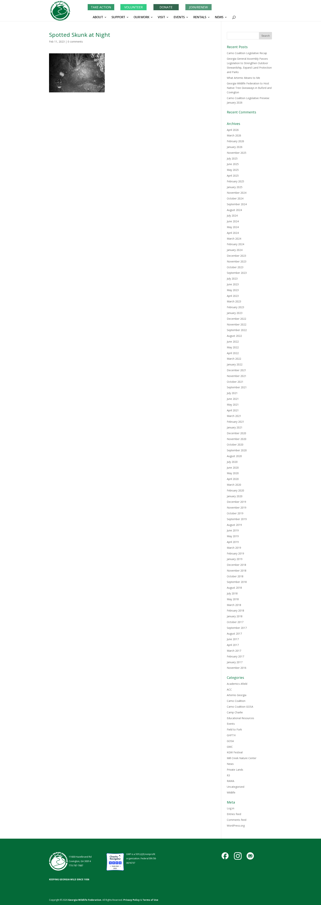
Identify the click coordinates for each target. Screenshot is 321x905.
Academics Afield (237, 683)
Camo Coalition (236, 701)
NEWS (219, 17)
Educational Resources (240, 718)
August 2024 (234, 210)
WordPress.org (236, 825)
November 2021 (236, 376)
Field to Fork (234, 729)
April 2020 (233, 479)
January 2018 (234, 616)
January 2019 (234, 559)
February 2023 (235, 307)
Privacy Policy (131, 899)
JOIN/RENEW (198, 7)
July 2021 (232, 393)
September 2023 (237, 273)
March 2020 (234, 484)
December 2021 (236, 370)
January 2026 (234, 147)
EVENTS (179, 17)
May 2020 (233, 473)
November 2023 (236, 261)
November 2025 (236, 152)
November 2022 (236, 324)
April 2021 (233, 410)
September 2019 (237, 519)
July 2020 (232, 462)
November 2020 (236, 439)
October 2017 (235, 622)
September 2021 (237, 387)
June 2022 (233, 341)
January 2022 (234, 364)
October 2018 (235, 576)
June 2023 (233, 284)
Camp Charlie (235, 712)
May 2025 (233, 170)
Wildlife (231, 792)
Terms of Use (150, 899)
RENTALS (199, 17)
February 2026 (235, 141)
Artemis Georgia (236, 695)
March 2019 (234, 547)
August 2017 (234, 633)
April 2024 (233, 233)
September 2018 (237, 582)
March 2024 (234, 238)
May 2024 (233, 227)
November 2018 (236, 570)
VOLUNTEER (133, 7)
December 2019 (236, 502)
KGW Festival (235, 752)
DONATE (166, 7)
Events (231, 723)
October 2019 (235, 513)
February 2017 (235, 656)
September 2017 (237, 628)
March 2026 (234, 135)
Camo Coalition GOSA (240, 706)
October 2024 (235, 198)
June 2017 (233, 639)
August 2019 (234, 525)
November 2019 (236, 507)
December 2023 (236, 255)
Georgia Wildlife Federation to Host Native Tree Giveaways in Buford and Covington (249, 88)
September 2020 (237, 450)
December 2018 (236, 565)
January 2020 (234, 496)
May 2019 (233, 536)
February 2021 (235, 421)
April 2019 (233, 542)
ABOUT (98, 17)
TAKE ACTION (101, 7)
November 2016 (236, 668)
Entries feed (234, 814)
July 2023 (232, 278)
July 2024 (232, 215)
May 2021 (233, 404)
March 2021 (234, 416)
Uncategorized (235, 786)
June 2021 (233, 399)
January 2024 (234, 250)
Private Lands (235, 769)
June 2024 (233, 221)
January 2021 (234, 427)
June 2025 (233, 164)
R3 (228, 775)
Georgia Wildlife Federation (84, 899)
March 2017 (234, 650)
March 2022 (234, 358)
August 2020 (234, 456)
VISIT (161, 17)
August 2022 (234, 336)
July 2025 (232, 158)
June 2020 (233, 467)
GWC (230, 746)
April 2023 (233, 296)
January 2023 (234, 313)
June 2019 (233, 530)
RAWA (230, 781)
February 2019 (235, 553)
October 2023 (235, 267)
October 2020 (235, 444)
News (230, 764)
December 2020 (236, 433)
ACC (229, 689)
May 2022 (233, 347)
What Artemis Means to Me (243, 78)
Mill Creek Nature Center (241, 758)
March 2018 (234, 605)
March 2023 (234, 301)
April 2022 (233, 353)
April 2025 (233, 175)
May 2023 (233, 290)
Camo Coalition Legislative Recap (247, 53)
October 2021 (235, 381)
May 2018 (233, 599)
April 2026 (233, 130)
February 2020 (235, 490)
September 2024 (237, 204)
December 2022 (236, 318)
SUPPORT (118, 17)
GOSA (230, 741)
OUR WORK (141, 17)
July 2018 (232, 593)
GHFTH (231, 735)
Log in (230, 808)
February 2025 (235, 181)
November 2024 (236, 192)
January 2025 (234, 187)
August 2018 (234, 587)
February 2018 (235, 610)
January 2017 (234, 662)
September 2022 (237, 330)
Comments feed (236, 820)
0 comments (75, 41)
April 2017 (233, 645)
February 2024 (235, 244)
